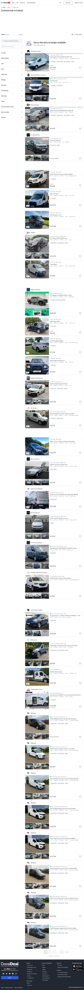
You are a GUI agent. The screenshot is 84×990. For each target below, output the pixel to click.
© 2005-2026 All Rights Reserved (76, 987)
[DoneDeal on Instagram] (16, 973)
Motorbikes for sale (31, 967)
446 (61, 952)
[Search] (3, 46)
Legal (2, 987)
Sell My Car (29, 971)
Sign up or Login (78, 2)
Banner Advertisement (63, 974)
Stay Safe (44, 971)
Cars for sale (30, 965)
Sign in (9, 977)
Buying (43, 967)
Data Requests (45, 975)
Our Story (60, 965)
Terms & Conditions (18, 987)
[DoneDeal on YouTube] (9, 973)
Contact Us (44, 973)
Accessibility (45, 980)
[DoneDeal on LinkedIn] (13, 973)
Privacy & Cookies (9, 987)
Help (43, 965)
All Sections (29, 969)
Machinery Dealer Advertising (64, 976)
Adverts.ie (29, 985)
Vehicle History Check (32, 973)
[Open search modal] (60, 2)
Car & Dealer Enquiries (63, 972)
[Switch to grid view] (72, 34)
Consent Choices (46, 978)
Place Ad (68, 2)
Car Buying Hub (30, 978)
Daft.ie (28, 983)
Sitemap (29, 975)
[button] (31, 2)
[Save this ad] (80, 67)
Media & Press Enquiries (63, 967)
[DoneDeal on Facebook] (3, 973)
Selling (43, 969)
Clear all (20, 34)
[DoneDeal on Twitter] (6, 973)
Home (8, 7)
